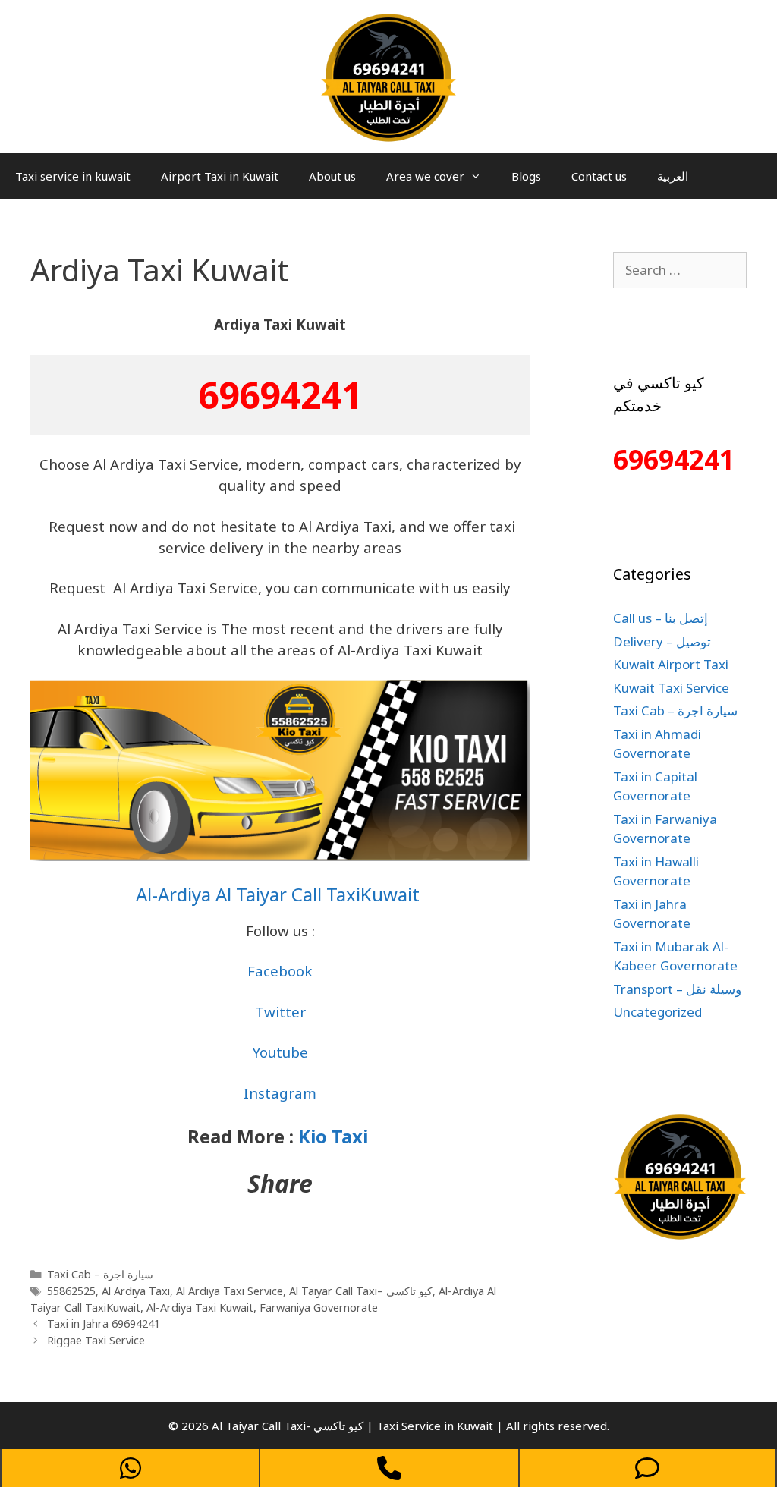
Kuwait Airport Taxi (670, 664)
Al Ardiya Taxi (136, 1291)
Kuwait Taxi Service (671, 687)
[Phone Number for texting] (647, 1468)
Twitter (280, 1011)
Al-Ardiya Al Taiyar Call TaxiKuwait (280, 894)
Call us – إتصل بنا (660, 618)
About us (332, 176)
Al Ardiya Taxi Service (229, 1291)
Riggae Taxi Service (96, 1340)
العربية (672, 176)
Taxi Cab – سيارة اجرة (100, 1274)
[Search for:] (680, 269)
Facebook (280, 970)
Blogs (526, 176)
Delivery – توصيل (662, 641)
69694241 (280, 395)
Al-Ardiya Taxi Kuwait (199, 1307)
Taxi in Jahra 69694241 (103, 1323)
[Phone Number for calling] (388, 1468)
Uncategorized (657, 1011)
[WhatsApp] (130, 1468)
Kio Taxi (335, 1136)
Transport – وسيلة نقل (677, 989)
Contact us (599, 176)
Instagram (280, 1092)
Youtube (280, 1051)
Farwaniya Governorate (319, 1307)
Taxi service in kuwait (73, 176)
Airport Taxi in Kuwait (219, 176)
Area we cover (425, 176)
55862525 (71, 1291)
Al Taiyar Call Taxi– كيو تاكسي (361, 1291)
